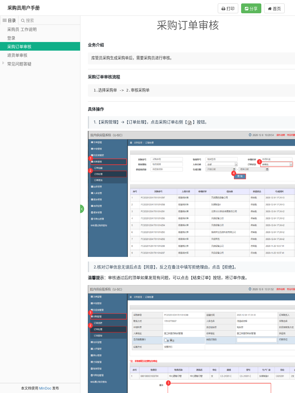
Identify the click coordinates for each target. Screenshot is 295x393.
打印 (230, 8)
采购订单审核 (19, 46)
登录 (11, 38)
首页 (276, 8)
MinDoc (45, 388)
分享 (253, 8)
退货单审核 (17, 55)
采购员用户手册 (23, 7)
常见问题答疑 (19, 63)
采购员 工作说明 (22, 29)
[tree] (40, 46)
